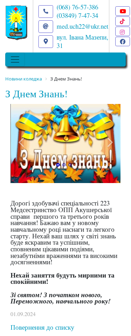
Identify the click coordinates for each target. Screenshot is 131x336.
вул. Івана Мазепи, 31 (82, 41)
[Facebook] (122, 41)
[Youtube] (122, 11)
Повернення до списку (42, 327)
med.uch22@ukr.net (82, 26)
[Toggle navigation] (15, 59)
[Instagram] (122, 31)
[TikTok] (122, 21)
